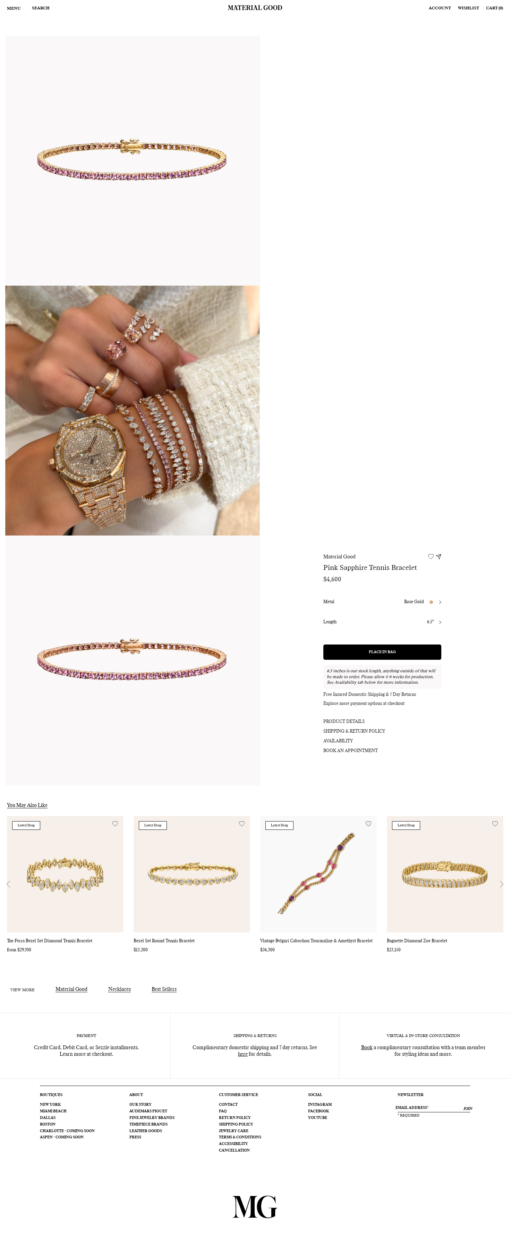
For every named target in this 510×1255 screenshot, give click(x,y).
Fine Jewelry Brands (152, 1118)
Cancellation (234, 1150)
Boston (48, 1124)
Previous (8, 884)
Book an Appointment (350, 751)
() (494, 8)
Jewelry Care (233, 1131)
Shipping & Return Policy (354, 732)
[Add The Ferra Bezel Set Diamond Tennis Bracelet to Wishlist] (115, 823)
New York (50, 1104)
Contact (228, 1104)
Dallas (48, 1118)
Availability (338, 741)
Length (330, 622)
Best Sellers (164, 989)
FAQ (223, 1111)
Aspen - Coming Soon (62, 1137)
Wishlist (468, 8)
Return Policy (235, 1118)
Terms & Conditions (240, 1137)
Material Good (339, 557)
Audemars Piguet (148, 1111)
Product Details (344, 722)
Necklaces (119, 989)
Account (440, 8)
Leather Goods (145, 1131)
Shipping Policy (236, 1124)
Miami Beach (53, 1111)
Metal (328, 602)
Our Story (140, 1104)
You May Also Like (27, 805)
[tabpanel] (132, 161)
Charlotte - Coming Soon (67, 1131)
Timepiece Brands (148, 1124)
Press (135, 1137)
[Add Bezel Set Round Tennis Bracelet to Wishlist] (242, 823)
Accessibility (233, 1144)
